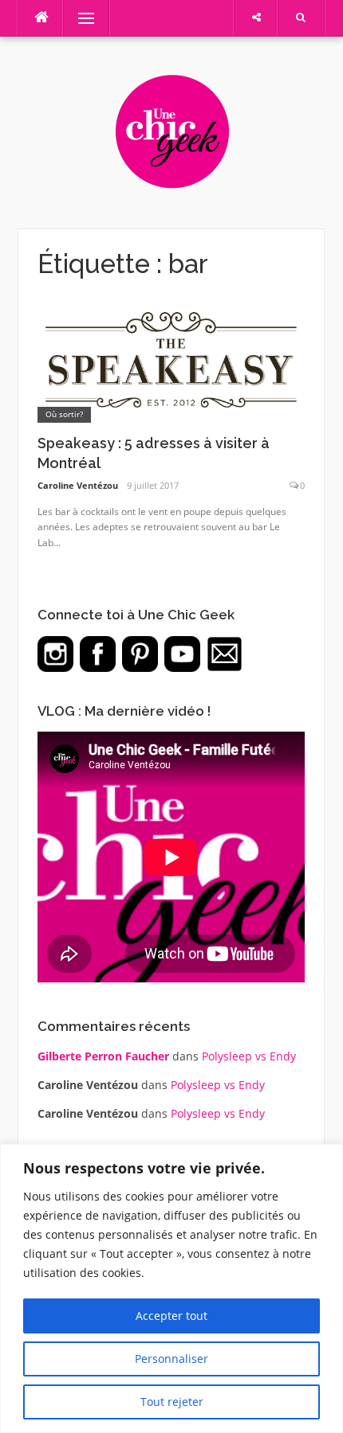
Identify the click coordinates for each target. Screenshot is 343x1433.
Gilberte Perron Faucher (103, 1056)
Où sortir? (64, 414)
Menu (79, 17)
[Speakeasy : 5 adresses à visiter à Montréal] (171, 361)
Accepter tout (171, 1315)
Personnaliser (171, 1358)
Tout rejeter (171, 1401)
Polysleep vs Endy (249, 1056)
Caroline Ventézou (77, 485)
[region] (171, 1288)
